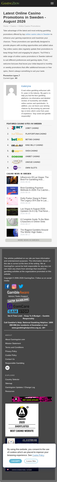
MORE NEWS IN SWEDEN (28, 240)
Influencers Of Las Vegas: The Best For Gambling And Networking (34, 178)
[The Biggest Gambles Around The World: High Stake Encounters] (12, 233)
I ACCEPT (15, 461)
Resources (9, 391)
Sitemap (8, 383)
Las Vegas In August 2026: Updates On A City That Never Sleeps (34, 210)
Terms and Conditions (14, 347)
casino (13, 26)
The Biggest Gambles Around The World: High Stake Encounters (34, 231)
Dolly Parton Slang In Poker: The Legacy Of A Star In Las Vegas (33, 199)
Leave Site (31, 461)
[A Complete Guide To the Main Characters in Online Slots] (12, 222)
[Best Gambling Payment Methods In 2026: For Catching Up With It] (12, 190)
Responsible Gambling (14, 363)
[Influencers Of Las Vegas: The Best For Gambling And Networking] (12, 180)
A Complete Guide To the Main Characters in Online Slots (34, 220)
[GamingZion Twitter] (21, 286)
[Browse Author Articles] (12, 90)
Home (5, 26)
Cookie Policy (11, 355)
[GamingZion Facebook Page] (7, 286)
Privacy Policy (11, 351)
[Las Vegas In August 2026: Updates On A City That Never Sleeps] (12, 211)
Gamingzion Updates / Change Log (20, 387)
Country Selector (12, 379)
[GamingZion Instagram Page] (14, 286)
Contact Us (10, 359)
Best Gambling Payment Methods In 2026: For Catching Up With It (34, 189)
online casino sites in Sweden (37, 34)
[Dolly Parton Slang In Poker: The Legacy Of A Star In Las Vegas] (12, 201)
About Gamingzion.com (15, 339)
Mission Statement (13, 343)
